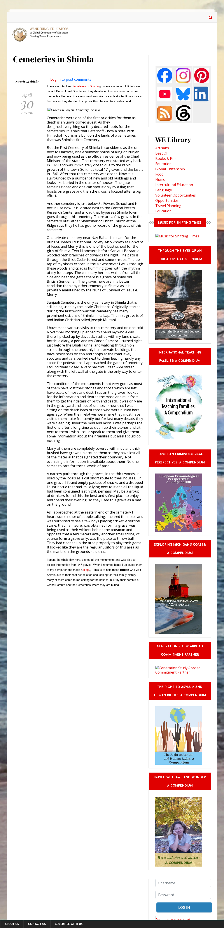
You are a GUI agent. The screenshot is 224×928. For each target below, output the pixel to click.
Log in (55, 79)
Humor (161, 179)
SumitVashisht (27, 82)
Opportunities (166, 200)
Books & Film (166, 158)
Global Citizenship (170, 169)
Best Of (161, 153)
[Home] (42, 34)
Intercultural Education (174, 184)
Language (163, 190)
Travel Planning (168, 205)
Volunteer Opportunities (175, 195)
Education (163, 163)
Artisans (162, 148)
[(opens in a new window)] (164, 75)
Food (159, 174)
